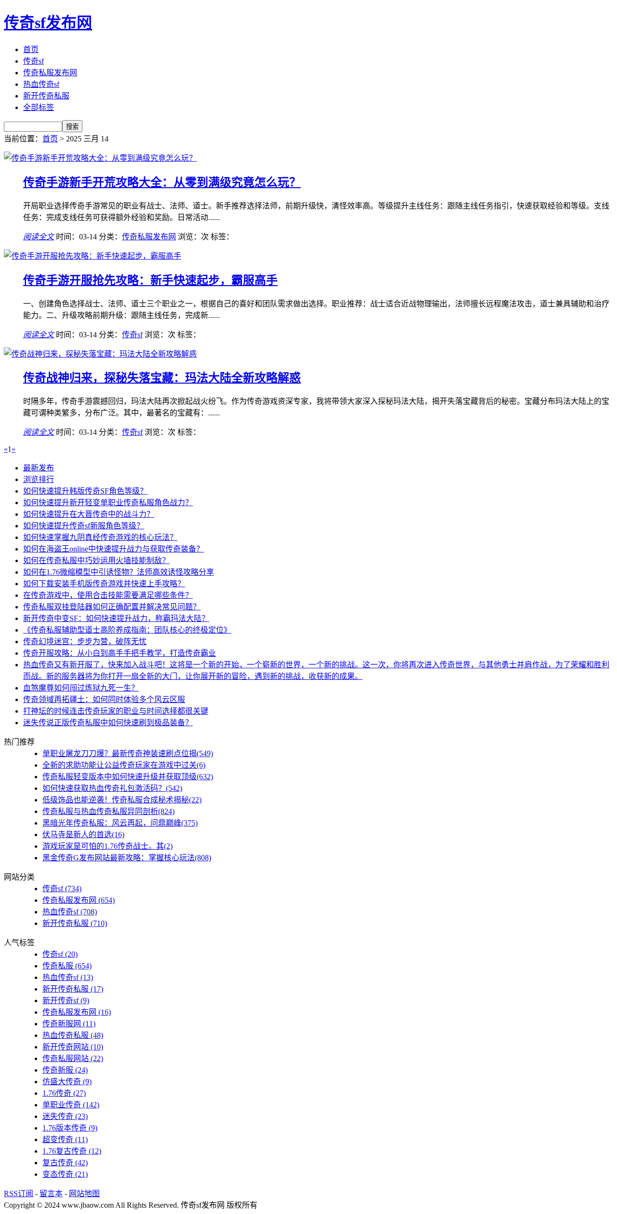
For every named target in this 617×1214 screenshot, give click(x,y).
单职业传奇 (70, 1105)
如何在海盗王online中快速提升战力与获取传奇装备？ (113, 549)
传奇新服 (65, 1070)
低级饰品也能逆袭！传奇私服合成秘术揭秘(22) (121, 800)
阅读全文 (38, 237)
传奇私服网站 (72, 1058)
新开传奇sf (65, 1000)
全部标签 (38, 107)
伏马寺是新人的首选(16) (83, 834)
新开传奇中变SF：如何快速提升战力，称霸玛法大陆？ (116, 618)
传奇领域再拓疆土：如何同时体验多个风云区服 (104, 699)
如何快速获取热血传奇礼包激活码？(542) (112, 788)
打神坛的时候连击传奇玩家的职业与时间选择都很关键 (115, 711)
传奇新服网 (68, 1024)
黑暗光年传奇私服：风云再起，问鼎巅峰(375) (120, 823)
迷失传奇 (65, 1116)
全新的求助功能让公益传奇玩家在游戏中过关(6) (123, 765)
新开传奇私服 (46, 96)
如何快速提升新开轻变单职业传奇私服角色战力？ (108, 502)
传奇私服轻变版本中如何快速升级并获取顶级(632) (127, 777)
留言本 (51, 1193)
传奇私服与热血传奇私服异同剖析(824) (108, 811)
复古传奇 (65, 1163)
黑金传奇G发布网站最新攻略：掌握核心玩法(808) (126, 858)
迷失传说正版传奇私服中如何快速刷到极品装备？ (108, 722)
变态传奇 (65, 1174)
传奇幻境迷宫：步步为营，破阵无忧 (85, 641)
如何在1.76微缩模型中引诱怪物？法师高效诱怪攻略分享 (118, 572)
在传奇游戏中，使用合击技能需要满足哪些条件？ (108, 595)
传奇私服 (67, 966)
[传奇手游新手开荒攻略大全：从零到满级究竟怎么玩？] (100, 158)
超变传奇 (65, 1139)
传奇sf (33, 61)
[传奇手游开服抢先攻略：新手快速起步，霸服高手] (92, 256)
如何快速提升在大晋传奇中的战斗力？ (88, 514)
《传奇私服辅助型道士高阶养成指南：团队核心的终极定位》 (127, 630)
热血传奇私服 (72, 1035)
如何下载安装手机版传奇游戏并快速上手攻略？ (104, 583)
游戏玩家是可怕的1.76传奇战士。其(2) (107, 846)
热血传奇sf (41, 84)
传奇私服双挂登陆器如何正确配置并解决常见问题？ (112, 607)
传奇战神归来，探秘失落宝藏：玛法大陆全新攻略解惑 (162, 378)
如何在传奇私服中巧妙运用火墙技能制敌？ (96, 560)
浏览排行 (38, 479)
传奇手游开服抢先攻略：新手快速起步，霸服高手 (150, 280)
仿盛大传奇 (67, 1081)
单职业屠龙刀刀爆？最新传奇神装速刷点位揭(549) (127, 753)
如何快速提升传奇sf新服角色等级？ (83, 526)
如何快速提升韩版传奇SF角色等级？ (85, 491)
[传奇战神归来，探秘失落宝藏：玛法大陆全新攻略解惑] (100, 354)
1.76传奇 (64, 1093)
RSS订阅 (18, 1193)
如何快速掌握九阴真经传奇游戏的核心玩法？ (100, 537)
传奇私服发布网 (50, 73)
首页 (31, 49)
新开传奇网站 (72, 1047)
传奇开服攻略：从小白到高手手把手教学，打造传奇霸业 (119, 653)
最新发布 (38, 468)
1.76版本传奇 (69, 1128)
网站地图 (84, 1193)
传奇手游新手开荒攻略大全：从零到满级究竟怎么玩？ (162, 182)
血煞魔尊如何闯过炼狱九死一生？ (81, 688)
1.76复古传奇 (71, 1151)
